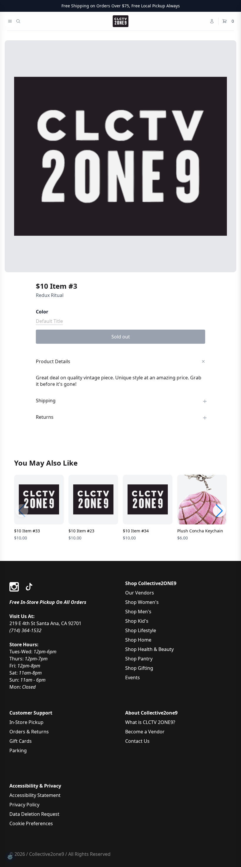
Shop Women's (142, 602)
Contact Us (137, 741)
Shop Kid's (136, 621)
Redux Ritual (49, 295)
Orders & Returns (29, 731)
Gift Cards (20, 741)
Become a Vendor (145, 731)
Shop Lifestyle (140, 630)
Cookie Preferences (31, 823)
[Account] (212, 21)
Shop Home (138, 640)
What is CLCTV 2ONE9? (150, 722)
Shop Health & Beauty (149, 649)
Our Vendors (139, 592)
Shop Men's (138, 611)
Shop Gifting (139, 668)
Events (132, 677)
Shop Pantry (139, 658)
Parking (18, 750)
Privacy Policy (24, 804)
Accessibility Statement (35, 795)
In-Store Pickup (26, 722)
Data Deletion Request (34, 814)
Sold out (120, 336)
